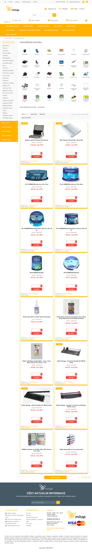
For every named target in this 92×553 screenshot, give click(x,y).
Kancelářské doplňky (25, 66)
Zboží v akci (17, 20)
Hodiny (49, 100)
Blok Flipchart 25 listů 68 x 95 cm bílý (71, 140)
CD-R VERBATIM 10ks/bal (71, 272)
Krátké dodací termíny (13, 525)
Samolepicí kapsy (37, 100)
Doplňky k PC (73, 77)
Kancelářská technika (19, 38)
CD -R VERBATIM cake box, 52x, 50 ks (71, 184)
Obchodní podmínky (32, 517)
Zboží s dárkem (35, 20)
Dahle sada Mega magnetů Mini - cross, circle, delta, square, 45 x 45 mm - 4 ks (37, 361)
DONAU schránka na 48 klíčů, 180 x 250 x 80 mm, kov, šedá (37, 450)
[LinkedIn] (86, 2)
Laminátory (49, 54)
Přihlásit (65, 9)
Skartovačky (25, 54)
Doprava (28, 515)
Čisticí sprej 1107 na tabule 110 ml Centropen (36, 317)
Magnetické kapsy (25, 100)
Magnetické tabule (86, 89)
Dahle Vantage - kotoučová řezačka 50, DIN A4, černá (71, 361)
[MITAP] (11, 11)
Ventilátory (61, 88)
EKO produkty (54, 20)
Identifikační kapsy (86, 100)
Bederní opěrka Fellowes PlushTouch (36, 140)
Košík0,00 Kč (79, 9)
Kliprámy (49, 88)
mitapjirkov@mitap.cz (53, 519)
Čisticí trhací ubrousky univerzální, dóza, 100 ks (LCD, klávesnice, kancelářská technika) (71, 317)
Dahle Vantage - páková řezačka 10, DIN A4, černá (37, 405)
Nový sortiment (73, 20)
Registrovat (52, 9)
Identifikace (37, 77)
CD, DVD (61, 65)
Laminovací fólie (86, 77)
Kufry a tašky (25, 77)
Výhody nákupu (11, 513)
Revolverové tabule (37, 89)
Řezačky (37, 54)
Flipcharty (73, 54)
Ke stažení (29, 523)
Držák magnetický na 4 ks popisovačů (71, 449)
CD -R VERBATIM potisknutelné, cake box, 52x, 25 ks (36, 229)
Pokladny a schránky (61, 78)
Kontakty (28, 525)
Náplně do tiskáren (24, 89)
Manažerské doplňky (74, 66)
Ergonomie (49, 77)
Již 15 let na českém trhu (14, 519)
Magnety (61, 100)
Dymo (49, 65)
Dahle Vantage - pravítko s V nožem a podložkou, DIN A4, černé (71, 405)
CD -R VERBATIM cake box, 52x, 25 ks (36, 184)
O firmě (28, 513)
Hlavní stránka (8, 38)
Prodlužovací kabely (74, 89)
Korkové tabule (61, 54)
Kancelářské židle (37, 66)
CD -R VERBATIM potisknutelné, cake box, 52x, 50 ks (71, 229)
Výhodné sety (6, 140)
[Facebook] (83, 2)
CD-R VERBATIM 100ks (37, 272)
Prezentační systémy (86, 66)
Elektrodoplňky (86, 54)
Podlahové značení (73, 100)
